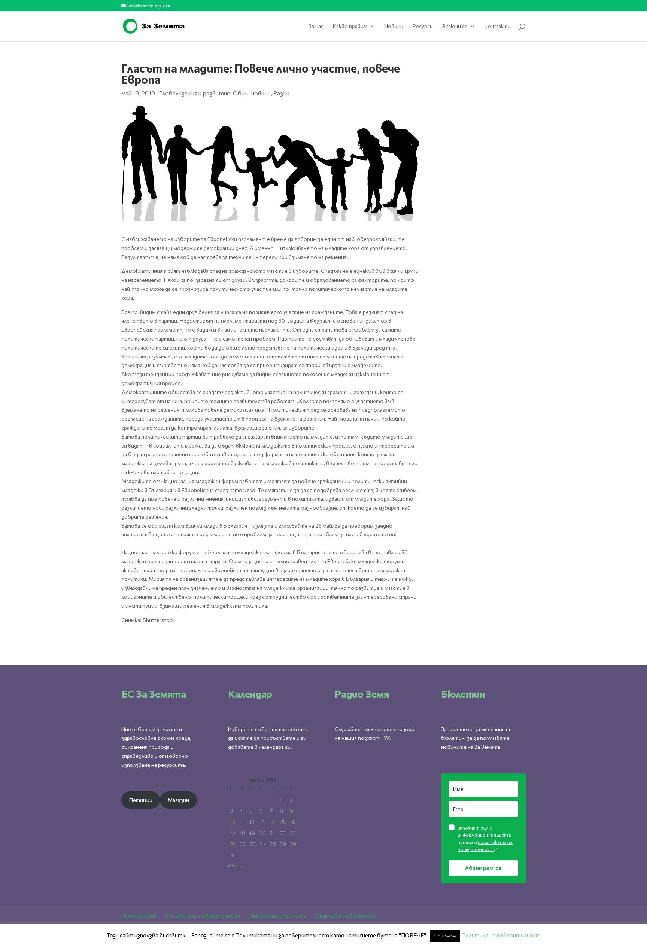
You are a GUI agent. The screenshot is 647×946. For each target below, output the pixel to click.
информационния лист (483, 834)
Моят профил (139, 915)
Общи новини (252, 93)
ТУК (385, 738)
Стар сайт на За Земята (345, 915)
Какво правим (350, 26)
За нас (316, 26)
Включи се (455, 26)
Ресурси (423, 26)
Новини (393, 26)
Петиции (140, 800)
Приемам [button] (445, 936)
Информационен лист (277, 915)
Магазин (178, 800)
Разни (281, 93)
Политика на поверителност (203, 915)
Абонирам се (483, 868)
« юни (235, 865)
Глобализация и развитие (194, 93)
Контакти (498, 26)
